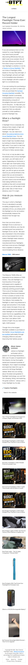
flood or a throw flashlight (12, 68)
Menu (14, 8)
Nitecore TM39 (6, 254)
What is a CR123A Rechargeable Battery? (14, 609)
